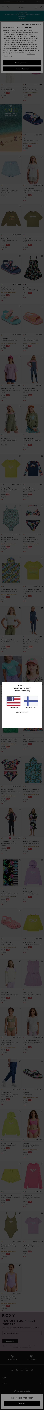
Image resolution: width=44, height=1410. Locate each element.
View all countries (22, 712)
